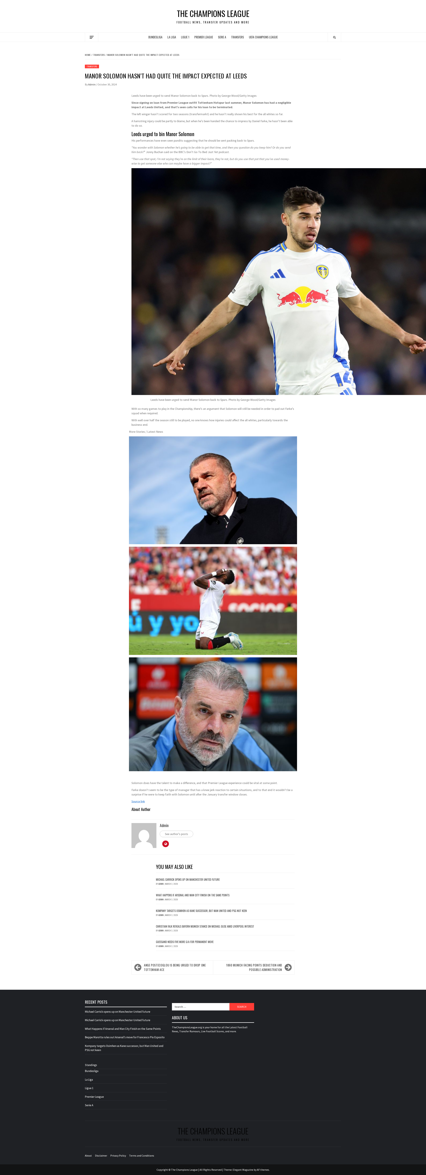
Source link (138, 801)
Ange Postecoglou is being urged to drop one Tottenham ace (175, 967)
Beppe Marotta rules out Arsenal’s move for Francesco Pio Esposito (125, 1037)
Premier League (203, 37)
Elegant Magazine (243, 1169)
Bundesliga (155, 37)
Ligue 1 (185, 37)
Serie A (222, 37)
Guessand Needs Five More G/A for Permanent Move (184, 942)
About (88, 1155)
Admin (92, 84)
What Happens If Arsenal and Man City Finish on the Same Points (192, 895)
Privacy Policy (118, 1155)
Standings (91, 1065)
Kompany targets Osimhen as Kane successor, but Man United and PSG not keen (201, 911)
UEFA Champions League (263, 37)
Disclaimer (101, 1155)
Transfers (237, 37)
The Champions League (213, 13)
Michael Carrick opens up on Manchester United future (188, 880)
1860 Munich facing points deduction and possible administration (254, 967)
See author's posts (176, 834)
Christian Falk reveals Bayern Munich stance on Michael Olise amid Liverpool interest (205, 926)
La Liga (171, 37)
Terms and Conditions (141, 1155)
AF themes (263, 1169)
